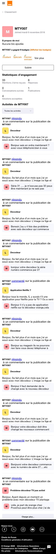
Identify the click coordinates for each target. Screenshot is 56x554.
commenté (18, 280)
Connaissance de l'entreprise (14, 548)
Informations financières (28, 546)
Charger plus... (28, 517)
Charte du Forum (8, 537)
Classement (10, 12)
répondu (17, 118)
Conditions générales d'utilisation (16, 540)
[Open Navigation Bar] (4, 3)
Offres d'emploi (40, 548)
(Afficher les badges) (40, 49)
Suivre (28, 67)
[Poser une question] (49, 547)
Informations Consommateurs (29, 551)
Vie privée (5, 551)
